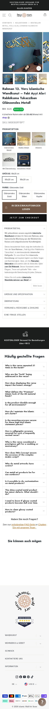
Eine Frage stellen (15, 315)
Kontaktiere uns (14, 659)
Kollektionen (21, 23)
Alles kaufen (24, 8)
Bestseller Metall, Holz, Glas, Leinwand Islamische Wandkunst (21, 26)
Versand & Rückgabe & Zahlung (21, 308)
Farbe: (12, 188)
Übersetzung (11, 301)
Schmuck (9, 651)
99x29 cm (24, 179)
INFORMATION (11, 666)
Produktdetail (12, 228)
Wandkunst (11, 635)
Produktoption (10, 129)
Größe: (10, 174)
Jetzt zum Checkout (24, 218)
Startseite (7, 23)
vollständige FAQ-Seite (23, 524)
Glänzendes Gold (9, 194)
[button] (42, 702)
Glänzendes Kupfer (39, 194)
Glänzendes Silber (24, 194)
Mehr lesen (37, 286)
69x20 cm (9, 179)
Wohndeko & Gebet (15, 643)
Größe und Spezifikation (18, 294)
